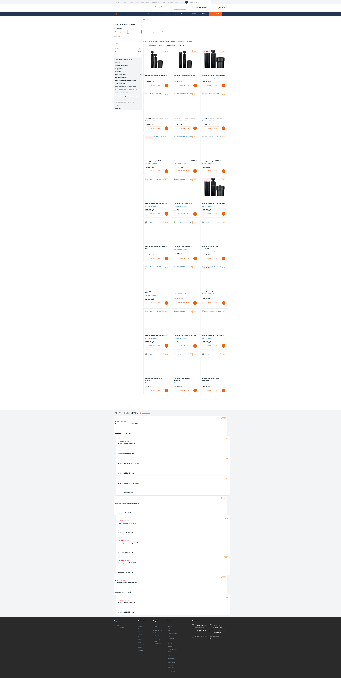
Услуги (204, 14)
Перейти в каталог (145, 413)
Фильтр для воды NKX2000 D (211, 291)
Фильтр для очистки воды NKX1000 (156, 118)
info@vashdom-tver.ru (180, 9)
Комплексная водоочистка (151, 32)
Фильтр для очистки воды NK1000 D (213, 75)
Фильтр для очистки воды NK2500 (156, 335)
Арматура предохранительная (126, 96)
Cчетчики (184, 14)
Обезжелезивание (135, 32)
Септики (194, 14)
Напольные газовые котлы (171, 662)
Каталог (140, 631)
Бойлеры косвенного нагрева (170, 645)
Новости (131, 2)
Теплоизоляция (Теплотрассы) (126, 81)
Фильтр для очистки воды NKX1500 (185, 118)
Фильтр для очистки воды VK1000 (184, 291)
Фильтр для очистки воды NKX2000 (185, 203)
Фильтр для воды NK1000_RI (183, 246)
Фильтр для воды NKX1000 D (154, 161)
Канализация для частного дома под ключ (157, 641)
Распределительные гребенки (126, 90)
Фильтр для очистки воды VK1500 (213, 335)
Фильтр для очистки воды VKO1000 (156, 203)
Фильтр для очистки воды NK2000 (213, 118)
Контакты (163, 2)
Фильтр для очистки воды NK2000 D (213, 203)
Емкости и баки (120, 99)
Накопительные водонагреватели (172, 670)
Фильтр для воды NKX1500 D (211, 161)
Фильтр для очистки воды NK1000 (156, 75)
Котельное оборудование (124, 102)
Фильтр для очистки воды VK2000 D (129, 483)
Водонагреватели (161, 14)
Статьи (137, 2)
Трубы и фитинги (121, 78)
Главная (117, 2)
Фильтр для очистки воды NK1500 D (185, 161)
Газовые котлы (171, 658)
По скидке (181, 45)
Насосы (118, 105)
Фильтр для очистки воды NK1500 (184, 75)
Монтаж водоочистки (168, 32)
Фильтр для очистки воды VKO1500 (185, 335)
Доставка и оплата (173, 2)
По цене (160, 45)
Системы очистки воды (137, 14)
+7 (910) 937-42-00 (221, 7)
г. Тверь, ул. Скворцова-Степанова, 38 (219, 631)
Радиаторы (174, 14)
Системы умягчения (120, 32)
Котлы (150, 14)
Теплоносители (120, 75)
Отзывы (148, 2)
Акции (142, 2)
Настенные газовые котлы (171, 666)
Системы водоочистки (171, 627)
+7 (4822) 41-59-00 (201, 7)
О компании (124, 2)
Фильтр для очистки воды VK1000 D (129, 463)
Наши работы (155, 2)
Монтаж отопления (156, 627)
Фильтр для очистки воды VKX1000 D (127, 503)
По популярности (170, 45)
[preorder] (154, 85)
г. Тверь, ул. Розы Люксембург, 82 (159, 8)
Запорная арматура (122, 93)
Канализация (120, 84)
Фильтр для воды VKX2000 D (127, 523)
